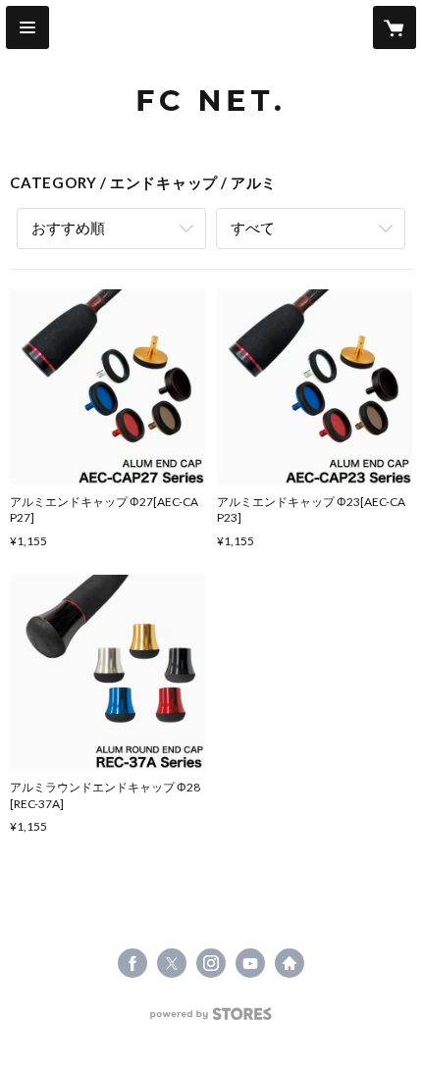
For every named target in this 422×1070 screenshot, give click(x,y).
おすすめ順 (68, 227)
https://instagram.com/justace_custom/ (211, 963)
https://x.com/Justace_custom (171, 963)
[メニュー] (27, 27)
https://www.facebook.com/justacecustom (132, 963)
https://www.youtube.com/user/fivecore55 (250, 963)
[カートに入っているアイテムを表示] (394, 27)
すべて (253, 227)
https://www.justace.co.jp (289, 963)
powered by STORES (211, 1019)
